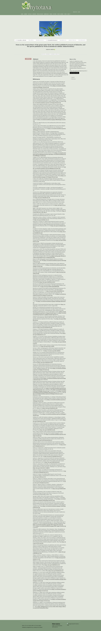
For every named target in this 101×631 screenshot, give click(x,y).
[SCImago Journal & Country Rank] (73, 624)
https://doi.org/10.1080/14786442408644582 (50, 286)
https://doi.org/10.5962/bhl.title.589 (50, 408)
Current (25, 14)
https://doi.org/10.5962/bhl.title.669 (44, 327)
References (74, 78)
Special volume (40, 14)
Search (51, 14)
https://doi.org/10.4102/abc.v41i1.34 (41, 219)
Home (22, 14)
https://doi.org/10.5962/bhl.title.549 (45, 362)
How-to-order (60, 14)
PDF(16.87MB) (28, 58)
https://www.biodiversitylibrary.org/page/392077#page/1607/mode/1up (48, 524)
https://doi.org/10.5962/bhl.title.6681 (47, 429)
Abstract (73, 77)
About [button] (68, 14)
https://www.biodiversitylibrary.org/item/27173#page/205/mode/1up (49, 312)
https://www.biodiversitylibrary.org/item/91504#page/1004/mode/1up (49, 393)
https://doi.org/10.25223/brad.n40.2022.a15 (43, 440)
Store (65, 14)
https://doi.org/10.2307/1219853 (47, 346)
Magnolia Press (30, 627)
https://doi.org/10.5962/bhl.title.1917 (52, 564)
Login (79, 11)
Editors (54, 14)
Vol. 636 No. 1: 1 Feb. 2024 (22, 40)
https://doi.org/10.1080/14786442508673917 (55, 291)
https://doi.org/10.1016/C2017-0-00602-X (41, 468)
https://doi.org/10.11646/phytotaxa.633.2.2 (53, 456)
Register (75, 11)
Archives (34, 14)
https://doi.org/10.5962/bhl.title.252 (56, 570)
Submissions (46, 14)
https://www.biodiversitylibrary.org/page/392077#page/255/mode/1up (51, 526)
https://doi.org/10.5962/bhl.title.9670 (47, 282)
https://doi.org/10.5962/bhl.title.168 (42, 197)
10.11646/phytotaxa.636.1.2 (52, 40)
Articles (30, 14)
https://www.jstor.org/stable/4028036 (52, 350)
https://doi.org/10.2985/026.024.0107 (52, 462)
